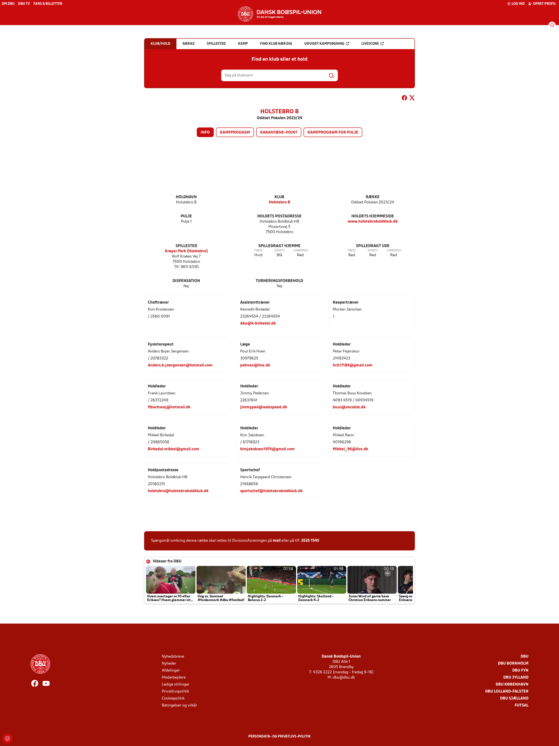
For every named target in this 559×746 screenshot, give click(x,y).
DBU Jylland (515, 677)
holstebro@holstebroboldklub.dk (178, 491)
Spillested (186, 246)
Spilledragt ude (373, 246)
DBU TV (24, 3)
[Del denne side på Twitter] (412, 98)
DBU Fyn (520, 670)
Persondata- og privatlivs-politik (279, 736)
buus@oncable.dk (349, 407)
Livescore (370, 43)
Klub (279, 197)
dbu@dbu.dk (344, 677)
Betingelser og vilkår (179, 705)
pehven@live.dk (255, 365)
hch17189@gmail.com (352, 365)
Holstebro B (279, 202)
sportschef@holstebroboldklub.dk (271, 491)
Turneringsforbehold (279, 281)
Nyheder (169, 663)
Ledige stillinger (176, 684)
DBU (524, 656)
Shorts (279, 250)
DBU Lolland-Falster (506, 691)
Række (373, 197)
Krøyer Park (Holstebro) (186, 251)
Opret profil (544, 3)
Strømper (300, 250)
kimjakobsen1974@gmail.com (267, 449)
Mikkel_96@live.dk (350, 449)
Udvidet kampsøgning (324, 43)
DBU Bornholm (513, 663)
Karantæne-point (278, 132)
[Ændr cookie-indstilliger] (7, 738)
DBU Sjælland (514, 698)
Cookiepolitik (173, 698)
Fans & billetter (47, 3)
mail (277, 541)
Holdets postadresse (279, 216)
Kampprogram (235, 132)
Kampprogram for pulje (332, 132)
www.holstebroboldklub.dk (373, 221)
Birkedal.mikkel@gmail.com (173, 449)
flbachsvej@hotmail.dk (169, 407)
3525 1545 (310, 541)
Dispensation (186, 281)
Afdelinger (171, 670)
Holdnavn (186, 197)
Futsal (521, 705)
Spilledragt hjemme (279, 246)
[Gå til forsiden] (279, 14)
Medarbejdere (174, 677)
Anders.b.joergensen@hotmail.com (180, 365)
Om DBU (8, 3)
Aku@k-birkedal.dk (258, 323)
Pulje (186, 216)
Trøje (258, 250)
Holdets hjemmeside (372, 216)
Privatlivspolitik (175, 691)
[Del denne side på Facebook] (404, 98)
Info (205, 132)
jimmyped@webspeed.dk (263, 407)
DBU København (512, 684)
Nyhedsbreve (173, 656)
